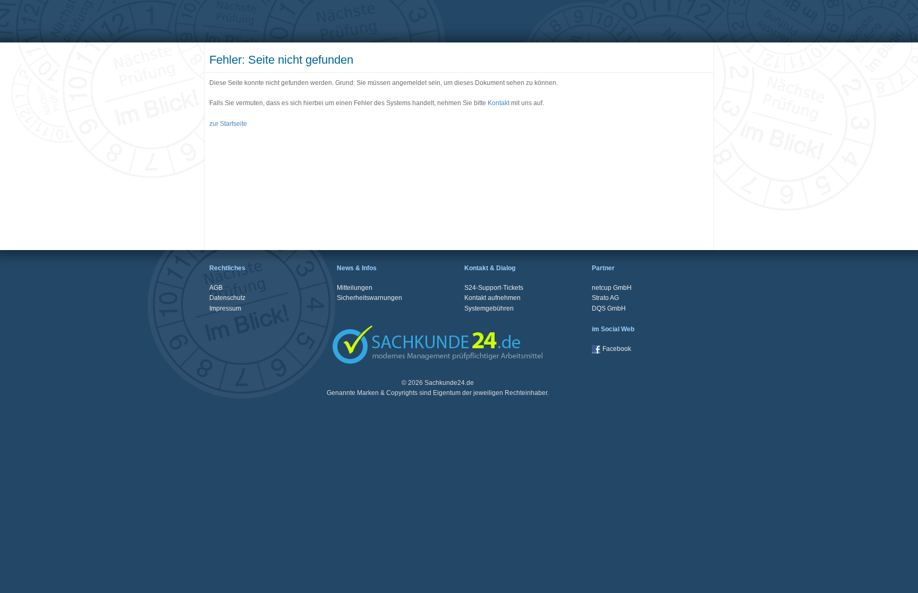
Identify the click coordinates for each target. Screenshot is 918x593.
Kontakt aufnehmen (492, 298)
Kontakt (498, 103)
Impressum (225, 308)
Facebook (616, 349)
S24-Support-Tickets (493, 287)
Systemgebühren (489, 308)
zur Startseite (228, 123)
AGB (216, 287)
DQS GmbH (609, 308)
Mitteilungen (354, 287)
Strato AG (605, 298)
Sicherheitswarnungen (369, 298)
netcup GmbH (612, 287)
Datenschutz (227, 298)
